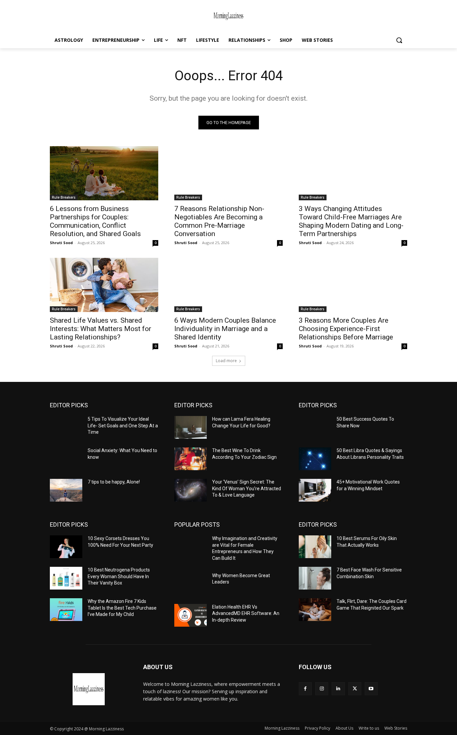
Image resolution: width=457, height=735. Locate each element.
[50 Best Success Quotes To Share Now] (315, 427)
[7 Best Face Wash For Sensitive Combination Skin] (315, 578)
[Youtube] (371, 688)
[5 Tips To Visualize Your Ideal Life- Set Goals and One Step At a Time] (66, 427)
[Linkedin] (338, 688)
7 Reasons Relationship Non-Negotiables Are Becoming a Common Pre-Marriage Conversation (219, 221)
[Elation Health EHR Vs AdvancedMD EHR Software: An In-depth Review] (190, 615)
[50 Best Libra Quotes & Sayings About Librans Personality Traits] (315, 458)
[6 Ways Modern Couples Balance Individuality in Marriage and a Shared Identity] (228, 285)
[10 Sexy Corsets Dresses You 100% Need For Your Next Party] (66, 546)
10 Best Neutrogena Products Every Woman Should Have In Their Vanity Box (119, 576)
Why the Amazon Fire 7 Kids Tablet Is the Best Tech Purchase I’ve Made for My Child (122, 608)
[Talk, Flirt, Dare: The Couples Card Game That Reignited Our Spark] (315, 609)
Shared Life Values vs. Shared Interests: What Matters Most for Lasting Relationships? (100, 328)
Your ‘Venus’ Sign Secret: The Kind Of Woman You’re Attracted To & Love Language (246, 488)
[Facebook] (305, 688)
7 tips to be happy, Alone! (114, 482)
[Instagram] (321, 688)
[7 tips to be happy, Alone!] (66, 490)
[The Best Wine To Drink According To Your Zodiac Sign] (190, 458)
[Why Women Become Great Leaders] (190, 583)
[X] (354, 688)
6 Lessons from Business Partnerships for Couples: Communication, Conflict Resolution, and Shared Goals (95, 221)
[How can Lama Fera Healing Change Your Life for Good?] (190, 427)
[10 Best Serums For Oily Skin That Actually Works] (315, 546)
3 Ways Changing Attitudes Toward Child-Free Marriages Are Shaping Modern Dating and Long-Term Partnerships (351, 221)
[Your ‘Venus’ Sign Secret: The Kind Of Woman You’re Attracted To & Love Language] (190, 490)
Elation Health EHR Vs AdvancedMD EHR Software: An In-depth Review (245, 613)
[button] (399, 40)
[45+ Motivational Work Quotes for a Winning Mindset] (315, 490)
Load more (226, 360)
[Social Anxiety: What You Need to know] (66, 458)
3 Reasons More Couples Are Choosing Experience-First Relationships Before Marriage (346, 328)
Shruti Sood (61, 242)
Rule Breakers (64, 197)
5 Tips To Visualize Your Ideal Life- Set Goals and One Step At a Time (123, 425)
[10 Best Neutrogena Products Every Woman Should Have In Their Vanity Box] (66, 578)
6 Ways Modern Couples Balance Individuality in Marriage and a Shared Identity (225, 328)
